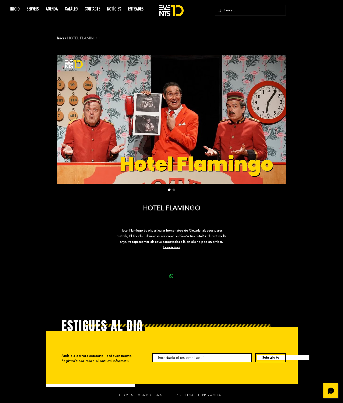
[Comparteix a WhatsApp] (171, 276)
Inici (60, 38)
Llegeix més (171, 247)
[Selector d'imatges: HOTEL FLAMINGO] (169, 189)
